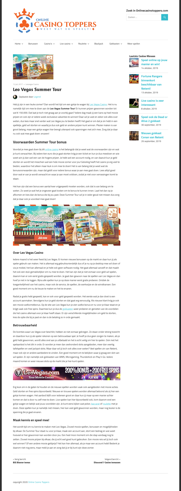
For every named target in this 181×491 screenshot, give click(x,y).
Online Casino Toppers (38, 482)
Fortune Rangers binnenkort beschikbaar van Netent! (151, 82)
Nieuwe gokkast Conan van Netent (152, 135)
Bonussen (33, 43)
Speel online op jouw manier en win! (154, 62)
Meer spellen (133, 43)
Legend (37, 96)
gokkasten (68, 309)
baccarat (95, 404)
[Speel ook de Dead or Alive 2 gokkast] (134, 120)
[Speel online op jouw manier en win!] (134, 63)
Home (18, 43)
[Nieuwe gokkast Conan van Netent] (134, 136)
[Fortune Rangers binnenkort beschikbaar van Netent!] (134, 79)
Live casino (65, 43)
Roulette (82, 43)
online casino (51, 149)
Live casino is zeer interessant (152, 102)
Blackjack (98, 43)
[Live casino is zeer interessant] (134, 104)
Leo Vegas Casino (98, 104)
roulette (107, 404)
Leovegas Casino (32, 84)
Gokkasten (114, 43)
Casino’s (48, 43)
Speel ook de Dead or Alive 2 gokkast (154, 119)
